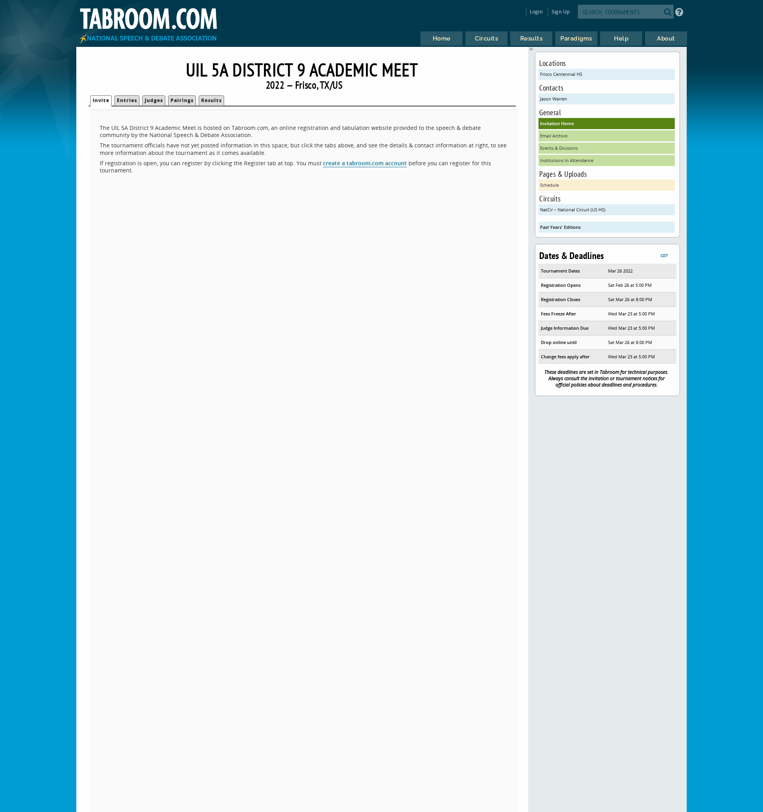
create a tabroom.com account (365, 163)
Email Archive (553, 136)
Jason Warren (553, 99)
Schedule (549, 185)
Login (536, 11)
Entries (127, 100)
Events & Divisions (559, 148)
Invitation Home (557, 123)
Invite (101, 100)
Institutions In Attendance (566, 160)
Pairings (182, 100)
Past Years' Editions (560, 227)
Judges (154, 100)
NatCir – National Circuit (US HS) (572, 210)
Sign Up (560, 11)
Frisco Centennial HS (561, 74)
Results (211, 100)
